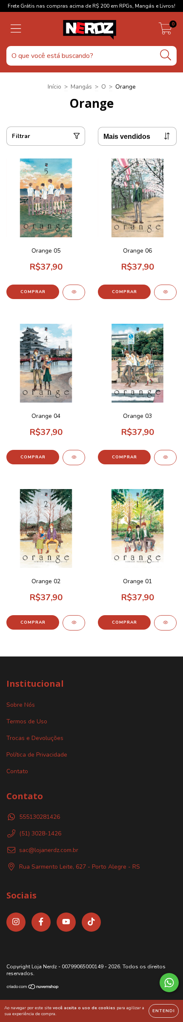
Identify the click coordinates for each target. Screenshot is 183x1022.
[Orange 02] (74, 622)
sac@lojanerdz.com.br (48, 850)
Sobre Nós (20, 705)
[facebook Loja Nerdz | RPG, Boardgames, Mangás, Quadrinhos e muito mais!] (41, 922)
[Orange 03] (165, 457)
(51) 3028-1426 (40, 833)
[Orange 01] (165, 622)
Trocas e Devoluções (34, 738)
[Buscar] (166, 55)
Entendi (163, 1011)
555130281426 (39, 817)
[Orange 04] (74, 457)
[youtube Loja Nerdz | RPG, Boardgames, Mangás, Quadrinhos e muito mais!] (66, 922)
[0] (165, 31)
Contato (17, 771)
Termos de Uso (26, 721)
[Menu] (16, 29)
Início (54, 87)
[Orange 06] (165, 292)
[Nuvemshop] (33, 988)
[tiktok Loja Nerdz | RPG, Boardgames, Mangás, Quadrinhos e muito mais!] (91, 922)
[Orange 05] (74, 292)
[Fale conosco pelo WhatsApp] (169, 982)
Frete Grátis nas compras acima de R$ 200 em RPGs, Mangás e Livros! (91, 6)
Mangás (81, 87)
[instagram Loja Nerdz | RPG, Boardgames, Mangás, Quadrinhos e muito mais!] (16, 922)
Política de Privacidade (36, 755)
